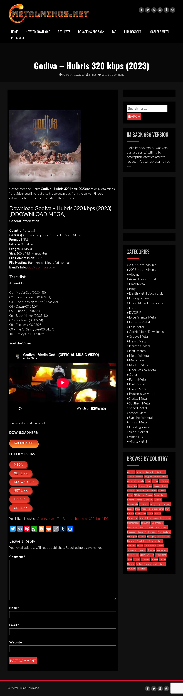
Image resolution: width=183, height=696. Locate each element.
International (158, 508)
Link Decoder (132, 31)
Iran (167, 508)
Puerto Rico (142, 541)
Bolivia (157, 476)
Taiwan (136, 559)
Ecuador (162, 490)
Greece (158, 499)
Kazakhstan (132, 518)
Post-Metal (137, 384)
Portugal (131, 541)
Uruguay (131, 568)
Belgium (148, 476)
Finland (130, 499)
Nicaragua (132, 536)
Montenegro (161, 527)
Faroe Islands (160, 495)
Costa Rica (132, 486)
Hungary (166, 504)
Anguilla (140, 472)
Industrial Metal (140, 346)
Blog (132, 289)
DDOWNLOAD (24, 482)
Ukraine (131, 564)
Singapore (131, 550)
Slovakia (141, 550)
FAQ (114, 31)
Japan (150, 513)
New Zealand (164, 531)
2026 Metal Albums (142, 270)
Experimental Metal (143, 317)
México (140, 531)
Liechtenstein (133, 522)
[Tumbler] (166, 10)
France (139, 499)
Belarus (139, 476)
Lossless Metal (159, 31)
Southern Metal (140, 403)
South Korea (133, 554)
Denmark (140, 490)
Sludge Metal (138, 398)
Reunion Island (155, 541)
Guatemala (132, 504)
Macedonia (132, 527)
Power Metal (138, 389)
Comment (17, 557)
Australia (161, 472)
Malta (151, 527)
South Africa (162, 550)
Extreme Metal (139, 322)
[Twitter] (147, 10)
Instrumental (138, 351)
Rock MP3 (17, 38)
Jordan (157, 513)
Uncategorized (139, 427)
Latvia (167, 518)
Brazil (164, 476)
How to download (38, 31)
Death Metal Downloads (146, 293)
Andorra (131, 472)
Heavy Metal (138, 341)
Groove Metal (139, 336)
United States (159, 564)
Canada (140, 481)
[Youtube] (160, 10)
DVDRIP (135, 312)
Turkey (162, 559)
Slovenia (151, 550)
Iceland (130, 508)
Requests (64, 31)
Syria (129, 559)
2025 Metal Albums (142, 265)
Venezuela (142, 568)
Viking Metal (138, 441)
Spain (142, 554)
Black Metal (137, 284)
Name (14, 608)
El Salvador (139, 495)
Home (14, 31)
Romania (131, 545)
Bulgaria (131, 481)
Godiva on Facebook (41, 267)
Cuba (149, 486)
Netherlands (150, 531)
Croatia (141, 486)
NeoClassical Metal (143, 370)
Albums (134, 274)
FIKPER (19, 499)
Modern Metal (139, 365)
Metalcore (136, 360)
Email (14, 625)
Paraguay (151, 536)
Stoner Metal (138, 413)
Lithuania (145, 522)
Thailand (146, 559)
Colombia (163, 481)
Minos (92, 74)
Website (15, 642)
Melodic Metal (139, 355)
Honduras (144, 504)
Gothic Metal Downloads (146, 332)
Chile (147, 481)
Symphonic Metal (141, 417)
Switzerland (160, 554)
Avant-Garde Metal (142, 279)
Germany (148, 499)
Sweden (150, 554)
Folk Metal (136, 327)
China (155, 481)
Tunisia (154, 559)
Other (133, 374)
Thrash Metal (138, 422)
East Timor (152, 490)
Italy (144, 513)
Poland (167, 536)
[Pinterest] (154, 10)
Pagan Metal (138, 379)
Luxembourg (157, 522)
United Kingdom (143, 564)
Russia (140, 545)
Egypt (129, 495)
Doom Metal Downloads (146, 303)
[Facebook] (141, 10)
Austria (130, 476)
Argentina (150, 472)
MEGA (18, 464)
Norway (142, 536)
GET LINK (21, 473)
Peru (160, 536)
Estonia (149, 495)
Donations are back (91, 31)
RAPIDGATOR (23, 443)
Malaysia (143, 527)
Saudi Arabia (150, 545)
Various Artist (138, 432)
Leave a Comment (112, 74)
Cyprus (157, 486)
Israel (137, 513)
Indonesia (145, 508)
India (137, 508)
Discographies (139, 298)
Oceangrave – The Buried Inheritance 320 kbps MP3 (73, 518)
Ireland (130, 513)
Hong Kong (155, 504)
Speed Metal (138, 408)
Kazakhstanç (145, 518)
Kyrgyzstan (158, 518)
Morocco (131, 531)
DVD (132, 308)
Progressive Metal (142, 394)
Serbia (160, 545)
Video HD (136, 437)
